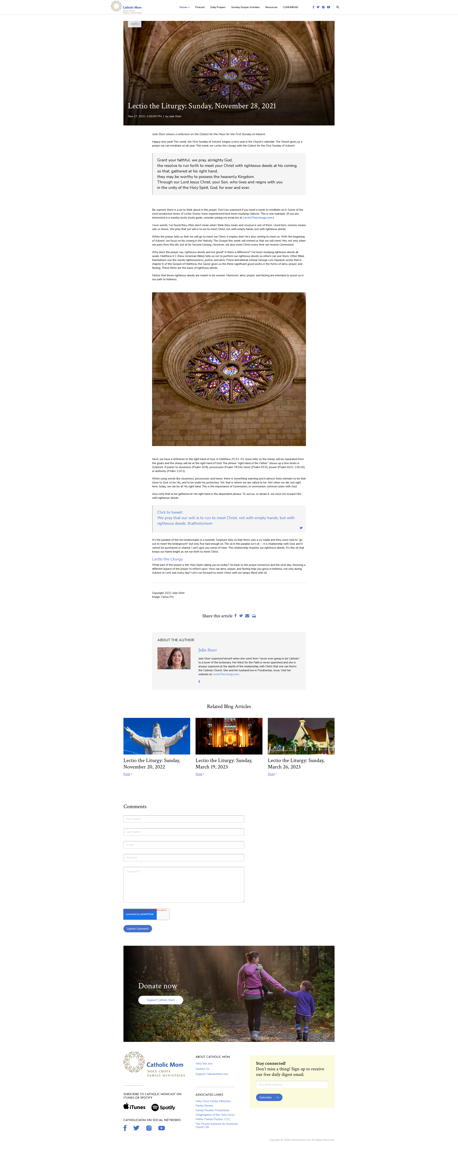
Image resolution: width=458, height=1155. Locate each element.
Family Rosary (204, 1106)
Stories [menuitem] (183, 7)
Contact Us (202, 1069)
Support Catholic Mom (161, 1000)
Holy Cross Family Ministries (213, 1101)
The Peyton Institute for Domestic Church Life (217, 1125)
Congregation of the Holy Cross (215, 1115)
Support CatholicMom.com (212, 1074)
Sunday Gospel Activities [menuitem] (245, 7)
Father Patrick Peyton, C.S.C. (213, 1119)
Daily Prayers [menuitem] (218, 7)
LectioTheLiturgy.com (226, 674)
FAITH (135, 24)
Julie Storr (175, 116)
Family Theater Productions (213, 1110)
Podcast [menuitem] (200, 7)
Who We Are (204, 1064)
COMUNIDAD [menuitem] (290, 7)
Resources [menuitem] (271, 7)
